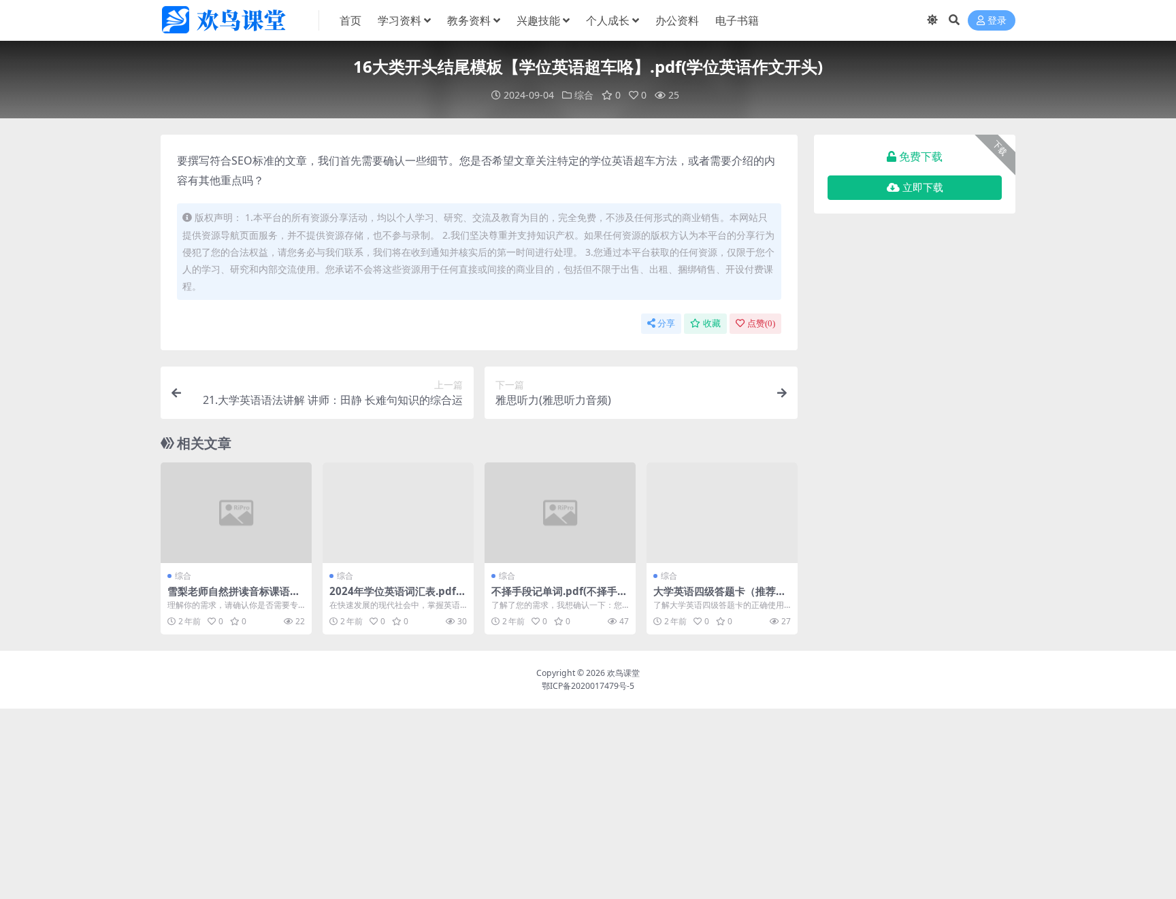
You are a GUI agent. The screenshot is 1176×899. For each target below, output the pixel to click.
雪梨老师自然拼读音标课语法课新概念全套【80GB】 (233, 597)
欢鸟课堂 (623, 673)
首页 (350, 20)
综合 (583, 94)
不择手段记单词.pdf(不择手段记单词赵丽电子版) (559, 597)
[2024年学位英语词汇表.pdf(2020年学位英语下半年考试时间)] (398, 512)
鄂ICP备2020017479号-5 (588, 686)
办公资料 (677, 20)
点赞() (761, 323)
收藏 (712, 323)
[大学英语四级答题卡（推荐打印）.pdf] (722, 512)
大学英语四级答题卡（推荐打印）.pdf (719, 597)
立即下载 (922, 187)
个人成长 (608, 20)
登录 (997, 21)
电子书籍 (737, 20)
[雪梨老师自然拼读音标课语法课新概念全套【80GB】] (236, 512)
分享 (666, 323)
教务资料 (469, 20)
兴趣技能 (538, 20)
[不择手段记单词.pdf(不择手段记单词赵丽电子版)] (560, 512)
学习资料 (399, 20)
